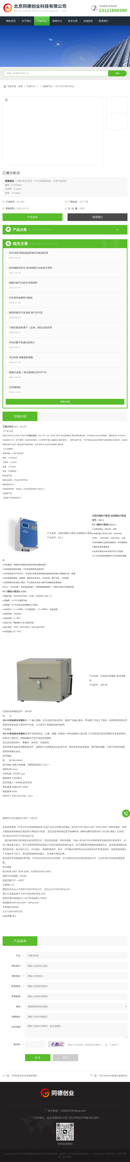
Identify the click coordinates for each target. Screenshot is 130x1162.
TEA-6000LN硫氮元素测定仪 (113, 1075)
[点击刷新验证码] (56, 1044)
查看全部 (65, 401)
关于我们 (26, 21)
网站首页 (11, 21)
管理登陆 (67, 1157)
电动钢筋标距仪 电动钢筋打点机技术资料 (30, 267)
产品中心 (42, 21)
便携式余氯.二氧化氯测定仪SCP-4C (28, 372)
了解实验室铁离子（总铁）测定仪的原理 (30, 327)
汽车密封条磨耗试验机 (21, 297)
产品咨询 (32, 217)
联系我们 (103, 21)
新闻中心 (57, 21)
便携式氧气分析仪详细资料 (23, 282)
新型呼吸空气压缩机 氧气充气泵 (26, 312)
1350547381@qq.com (73, 1110)
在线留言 (88, 21)
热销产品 (47, 86)
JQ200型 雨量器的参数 (21, 357)
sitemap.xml (98, 1153)
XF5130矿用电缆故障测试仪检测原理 (28, 252)
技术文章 (73, 21)
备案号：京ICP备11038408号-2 (75, 1153)
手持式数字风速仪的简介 (22, 342)
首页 (20, 86)
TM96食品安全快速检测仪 (24, 1075)
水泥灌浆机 (15, 387)
